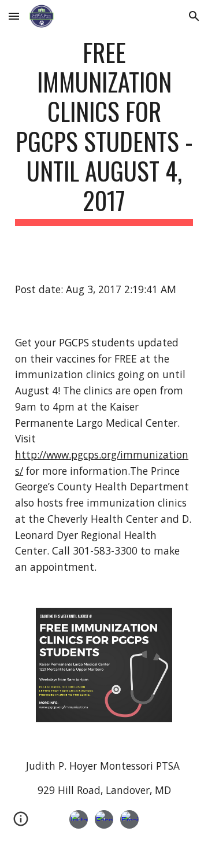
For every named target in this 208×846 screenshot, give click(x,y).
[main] (104, 131)
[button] (14, 16)
